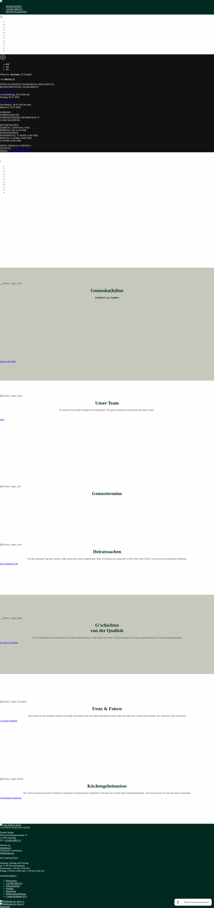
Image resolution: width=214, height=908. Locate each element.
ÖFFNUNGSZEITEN (16, 11)
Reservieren (11, 881)
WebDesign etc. (7, 853)
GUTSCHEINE (13, 24)
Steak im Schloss (8, 92)
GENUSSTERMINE (16, 22)
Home (9, 24)
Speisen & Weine (14, 27)
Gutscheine (11, 43)
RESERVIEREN (14, 6)
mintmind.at (5, 848)
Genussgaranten (13, 32)
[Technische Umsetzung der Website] (12, 901)
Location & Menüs (8, 721)
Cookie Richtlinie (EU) (16, 896)
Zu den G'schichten (9, 642)
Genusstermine (13, 35)
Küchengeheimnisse (15, 45)
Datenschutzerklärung (16, 894)
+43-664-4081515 (14, 9)
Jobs (8, 50)
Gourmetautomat (13, 37)
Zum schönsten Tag (9, 563)
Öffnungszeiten (13, 886)
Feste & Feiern (12, 40)
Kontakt (9, 48)
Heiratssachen (12, 29)
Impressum (11, 891)
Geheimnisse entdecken (11, 798)
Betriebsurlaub (6, 102)
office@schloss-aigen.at (19, 151)
